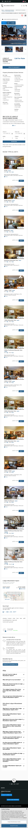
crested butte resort (9, 10)
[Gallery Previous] (2, 49)
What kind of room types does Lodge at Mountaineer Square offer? (12, 709)
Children (16, 136)
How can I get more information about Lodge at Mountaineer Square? (12, 696)
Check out (17, 131)
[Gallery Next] (26, 49)
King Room (7, 230)
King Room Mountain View (11, 260)
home (2, 10)
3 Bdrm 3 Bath (8, 471)
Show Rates (14, 141)
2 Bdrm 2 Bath (8, 381)
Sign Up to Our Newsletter (10, 664)
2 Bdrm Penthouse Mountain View (13, 350)
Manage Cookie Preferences (13, 799)
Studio (6, 170)
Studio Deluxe (7, 200)
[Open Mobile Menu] (22, 6)
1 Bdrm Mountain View (10, 320)
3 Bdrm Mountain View (10, 441)
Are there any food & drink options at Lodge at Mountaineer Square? (12, 737)
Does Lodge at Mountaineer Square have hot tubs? (12, 714)
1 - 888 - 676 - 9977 (14, 784)
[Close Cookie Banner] (27, 809)
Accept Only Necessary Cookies (14, 821)
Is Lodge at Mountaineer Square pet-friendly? (12, 766)
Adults (4, 136)
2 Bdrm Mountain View (10, 411)
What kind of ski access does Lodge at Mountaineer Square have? (13, 720)
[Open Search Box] (26, 6)
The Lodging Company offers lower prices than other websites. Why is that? (12, 691)
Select (21, 180)
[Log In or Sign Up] (24, 5)
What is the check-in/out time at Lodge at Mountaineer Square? (13, 684)
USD (25, 1)
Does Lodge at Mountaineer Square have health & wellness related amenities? (12, 760)
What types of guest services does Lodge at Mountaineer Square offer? (12, 732)
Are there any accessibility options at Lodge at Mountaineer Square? (12, 743)
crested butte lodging (20, 10)
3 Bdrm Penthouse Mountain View (13, 530)
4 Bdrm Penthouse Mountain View (13, 561)
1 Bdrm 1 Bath (8, 290)
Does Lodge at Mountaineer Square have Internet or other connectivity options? (12, 726)
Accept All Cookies (14, 825)
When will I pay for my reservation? (12, 679)
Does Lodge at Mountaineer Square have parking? (12, 748)
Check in (4, 131)
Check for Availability (14, 67)
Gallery (21, 167)
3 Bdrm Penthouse (9, 500)
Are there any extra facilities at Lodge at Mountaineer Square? (12, 754)
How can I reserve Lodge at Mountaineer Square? (10, 675)
